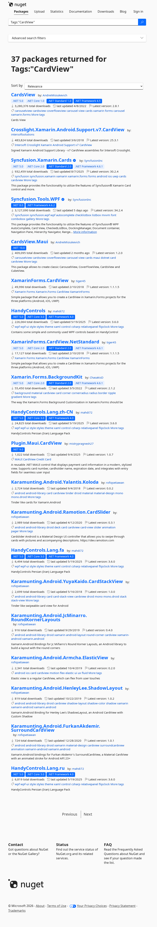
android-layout (76, 635)
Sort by (17, 85)
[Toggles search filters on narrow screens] (142, 38)
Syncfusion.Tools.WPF (35, 199)
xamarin (98, 111)
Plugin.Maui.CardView (36, 443)
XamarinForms (80, 292)
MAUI (18, 459)
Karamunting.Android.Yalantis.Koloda (55, 482)
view (81, 111)
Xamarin (46, 145)
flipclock (104, 326)
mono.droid (19, 497)
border (102, 393)
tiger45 (81, 281)
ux (79, 673)
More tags (38, 114)
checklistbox (83, 215)
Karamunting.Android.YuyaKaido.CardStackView (67, 581)
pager (15, 531)
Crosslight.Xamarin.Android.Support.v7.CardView (67, 129)
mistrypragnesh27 (81, 443)
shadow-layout (77, 703)
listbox (96, 215)
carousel (72, 111)
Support (69, 145)
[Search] (142, 22)
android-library (36, 493)
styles (40, 326)
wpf (52, 215)
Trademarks (17, 910)
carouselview (23, 111)
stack (123, 596)
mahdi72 (59, 311)
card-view (86, 527)
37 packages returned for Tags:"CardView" (59, 64)
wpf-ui (24, 326)
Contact (15, 844)
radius (93, 393)
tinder (70, 493)
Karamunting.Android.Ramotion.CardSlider (60, 512)
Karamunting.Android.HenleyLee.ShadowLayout (67, 688)
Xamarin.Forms (46, 292)
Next (88, 814)
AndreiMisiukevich (55, 95)
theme (49, 326)
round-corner (95, 635)
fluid (85, 673)
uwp (115, 176)
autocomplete (65, 215)
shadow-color (96, 703)
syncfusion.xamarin (43, 176)
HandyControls (28, 310)
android (102, 176)
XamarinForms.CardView (40, 280)
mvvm (106, 215)
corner (66, 393)
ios (110, 176)
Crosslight (33, 145)
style (33, 326)
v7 (77, 145)
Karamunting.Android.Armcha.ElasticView (59, 657)
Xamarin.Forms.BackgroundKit (46, 377)
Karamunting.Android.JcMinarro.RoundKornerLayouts (49, 617)
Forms (31, 292)
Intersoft (20, 145)
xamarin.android (33, 639)
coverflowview (56, 111)
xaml (57, 326)
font (113, 215)
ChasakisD (96, 377)
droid (77, 493)
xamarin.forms (21, 114)
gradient (16, 397)
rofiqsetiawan (115, 482)
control (66, 326)
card (113, 258)
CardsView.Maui (29, 241)
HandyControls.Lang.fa (37, 550)
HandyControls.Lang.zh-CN (42, 412)
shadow (111, 703)
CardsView (23, 94)
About (40, 906)
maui (96, 258)
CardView (85, 145)
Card (48, 459)
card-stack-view (63, 596)
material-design (104, 493)
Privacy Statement (122, 906)
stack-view (18, 600)
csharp (75, 326)
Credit (40, 459)
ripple (112, 393)
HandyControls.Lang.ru (38, 768)
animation (108, 527)
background (23, 393)
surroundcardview (112, 745)
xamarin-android (22, 707)
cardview (17, 180)
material (36, 393)
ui (75, 673)
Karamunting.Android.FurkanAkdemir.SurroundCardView (55, 728)
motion (54, 673)
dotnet (105, 258)
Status (62, 844)
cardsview (39, 111)
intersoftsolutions (22, 134)
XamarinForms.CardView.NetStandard (55, 342)
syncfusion (22, 176)
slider (97, 527)
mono (119, 493)
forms (109, 111)
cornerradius (80, 393)
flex (62, 673)
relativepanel (89, 326)
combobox (18, 219)
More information (85, 232)
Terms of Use (56, 906)
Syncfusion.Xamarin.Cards (41, 160)
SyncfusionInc (93, 160)
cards (88, 111)
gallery (30, 219)
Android (58, 145)
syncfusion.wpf (40, 215)
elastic (69, 673)
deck (57, 527)
